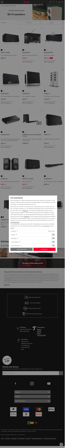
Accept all (44, 249)
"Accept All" (26, 216)
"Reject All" (25, 210)
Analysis (13, 234)
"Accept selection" (15, 222)
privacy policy (46, 226)
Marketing (13, 238)
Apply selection (21, 249)
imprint (12, 228)
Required (13, 231)
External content (15, 245)
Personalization (15, 242)
